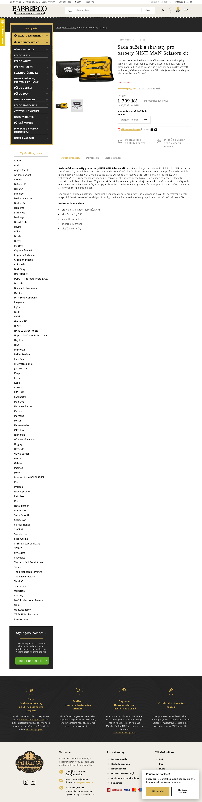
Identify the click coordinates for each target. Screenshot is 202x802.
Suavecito (19, 557)
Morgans (19, 415)
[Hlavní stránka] (37, 10)
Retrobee (19, 496)
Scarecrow (20, 520)
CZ (170, 8)
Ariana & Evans (22, 174)
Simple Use (20, 534)
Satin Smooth (22, 515)
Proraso (18, 486)
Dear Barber (21, 274)
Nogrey (18, 444)
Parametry (92, 157)
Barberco (19, 207)
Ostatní (18, 463)
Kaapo (17, 373)
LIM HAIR (19, 392)
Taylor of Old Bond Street (28, 562)
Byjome (18, 245)
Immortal (19, 349)
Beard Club (20, 222)
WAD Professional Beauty (28, 600)
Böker (17, 231)
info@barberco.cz (84, 782)
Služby (78, 2)
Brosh (17, 236)
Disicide (18, 283)
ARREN (18, 179)
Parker (18, 472)
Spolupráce (116, 783)
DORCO (18, 292)
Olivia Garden (22, 453)
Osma (17, 458)
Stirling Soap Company (27, 543)
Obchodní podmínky (120, 764)
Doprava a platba (119, 759)
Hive (16, 345)
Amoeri (18, 160)
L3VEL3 (18, 387)
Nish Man (19, 434)
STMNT (18, 548)
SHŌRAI (18, 529)
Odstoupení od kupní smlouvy (125, 778)
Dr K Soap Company (25, 297)
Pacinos (18, 468)
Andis (17, 165)
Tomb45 (18, 581)
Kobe (17, 382)
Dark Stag (19, 269)
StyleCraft (19, 553)
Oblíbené (89, 2)
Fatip (17, 311)
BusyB (17, 241)
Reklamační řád (118, 769)
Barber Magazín (23, 198)
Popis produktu (70, 157)
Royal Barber (21, 505)
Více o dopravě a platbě (124, 732)
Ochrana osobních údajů (122, 773)
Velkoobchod (65, 2)
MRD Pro (19, 430)
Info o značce (113, 157)
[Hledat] (70, 10)
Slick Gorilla (21, 538)
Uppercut (19, 590)
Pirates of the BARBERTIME (29, 477)
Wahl (17, 605)
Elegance (19, 302)
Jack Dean (19, 359)
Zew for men (21, 619)
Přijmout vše (158, 791)
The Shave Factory (24, 576)
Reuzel (18, 501)
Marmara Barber (23, 406)
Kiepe (17, 378)
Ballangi (18, 189)
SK (170, 10)
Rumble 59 (20, 510)
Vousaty (18, 595)
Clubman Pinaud (23, 259)
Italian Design (22, 354)
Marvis (18, 411)
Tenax (17, 567)
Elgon (17, 307)
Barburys (19, 217)
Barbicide (19, 212)
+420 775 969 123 (75, 787)
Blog (161, 764)
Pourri (17, 482)
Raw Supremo (22, 491)
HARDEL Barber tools (26, 330)
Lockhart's (20, 397)
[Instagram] (33, 782)
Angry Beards (21, 170)
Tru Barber (20, 586)
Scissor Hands (22, 524)
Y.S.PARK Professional (26, 614)
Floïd (17, 316)
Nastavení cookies (183, 791)
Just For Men (21, 368)
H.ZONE (18, 326)
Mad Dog (19, 401)
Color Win (19, 264)
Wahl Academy (22, 609)
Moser (17, 420)
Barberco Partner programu (31, 719)
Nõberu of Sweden (24, 439)
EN (170, 13)
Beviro (17, 226)
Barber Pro (20, 203)
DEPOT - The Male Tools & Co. (31, 278)
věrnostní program (34, 729)
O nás (161, 759)
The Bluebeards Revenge (28, 571)
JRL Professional (23, 363)
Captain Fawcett (23, 250)
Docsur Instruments (25, 288)
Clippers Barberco (24, 255)
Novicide (19, 449)
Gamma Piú (20, 321)
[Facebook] (26, 782)
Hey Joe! (18, 340)
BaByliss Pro (21, 184)
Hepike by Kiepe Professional (31, 335)
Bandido (19, 193)
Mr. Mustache (21, 425)
